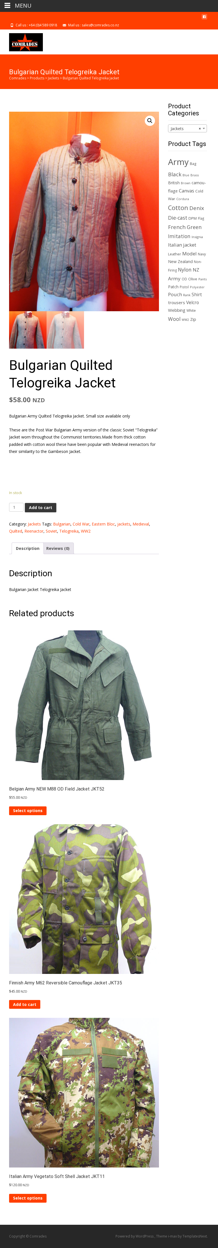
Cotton (178, 208)
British (174, 182)
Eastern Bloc (103, 524)
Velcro (192, 302)
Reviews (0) (58, 548)
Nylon (185, 269)
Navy (202, 254)
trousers (176, 302)
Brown (185, 183)
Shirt (197, 294)
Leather (174, 254)
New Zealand (180, 261)
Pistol (184, 287)
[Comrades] (21, 40)
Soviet (51, 531)
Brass (194, 175)
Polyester (197, 287)
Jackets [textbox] (186, 128)
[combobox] (187, 128)
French (177, 226)
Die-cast (177, 217)
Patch (173, 286)
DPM (192, 218)
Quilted (15, 531)
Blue (186, 175)
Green (194, 227)
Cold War (81, 524)
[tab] (28, 548)
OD (184, 279)
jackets (123, 524)
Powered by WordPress (135, 1236)
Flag (201, 218)
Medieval (141, 524)
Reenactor (33, 531)
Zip (193, 319)
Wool (174, 318)
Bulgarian (61, 524)
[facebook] (204, 19)
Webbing (176, 310)
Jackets (34, 524)
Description (27, 548)
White (191, 310)
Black (174, 174)
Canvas (186, 190)
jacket (189, 244)
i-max (173, 1236)
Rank (186, 295)
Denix (196, 208)
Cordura (182, 199)
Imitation (179, 236)
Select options (28, 810)
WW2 (86, 531)
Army (178, 162)
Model (189, 253)
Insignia (197, 237)
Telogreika (69, 531)
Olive (192, 278)
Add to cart (40, 507)
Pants (202, 279)
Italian (175, 244)
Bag (193, 163)
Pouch (175, 294)
